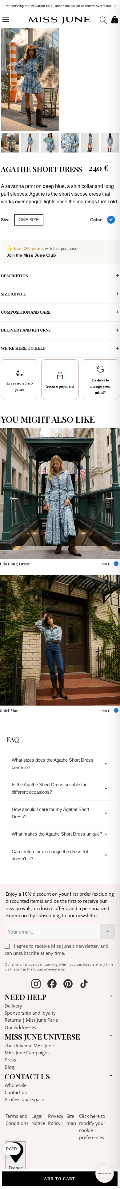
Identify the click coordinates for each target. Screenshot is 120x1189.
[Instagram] (36, 984)
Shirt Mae (9, 710)
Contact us (16, 1092)
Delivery (13, 1006)
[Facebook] (52, 984)
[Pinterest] (68, 984)
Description (14, 276)
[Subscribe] (107, 931)
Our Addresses (20, 1027)
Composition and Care (26, 312)
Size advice (13, 294)
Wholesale (15, 1085)
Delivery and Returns (25, 330)
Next (113, 89)
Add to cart (59, 1178)
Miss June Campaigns (27, 1052)
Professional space (24, 1099)
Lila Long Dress (15, 563)
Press (10, 1060)
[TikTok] (84, 984)
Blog (9, 1067)
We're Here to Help (23, 348)
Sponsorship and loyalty (30, 1013)
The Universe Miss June (29, 1045)
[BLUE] (111, 220)
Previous (7, 89)
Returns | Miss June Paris (31, 1020)
